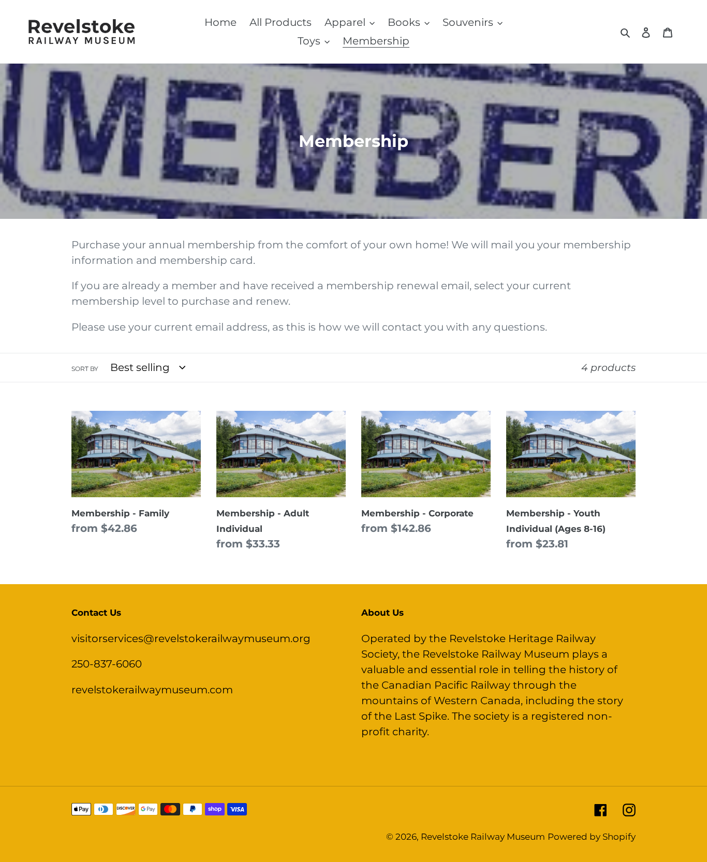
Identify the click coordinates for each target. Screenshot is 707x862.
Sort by (84, 369)
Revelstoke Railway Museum (483, 836)
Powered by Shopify (592, 836)
